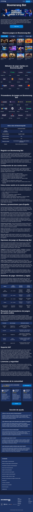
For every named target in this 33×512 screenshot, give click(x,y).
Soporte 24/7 (4, 480)
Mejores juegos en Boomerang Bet (8, 461)
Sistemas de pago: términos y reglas (8, 476)
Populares (3, 36)
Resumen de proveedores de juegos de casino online (11, 478)
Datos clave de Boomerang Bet (7, 467)
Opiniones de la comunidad (6, 484)
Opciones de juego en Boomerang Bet (8, 474)
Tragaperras (28, 36)
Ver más (16, 403)
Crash (20, 36)
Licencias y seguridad (6, 482)
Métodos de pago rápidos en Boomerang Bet (9, 463)
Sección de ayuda (5, 486)
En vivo (12, 36)
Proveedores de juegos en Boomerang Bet (9, 465)
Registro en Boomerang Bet (7, 469)
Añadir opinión (27, 385)
